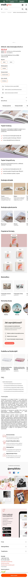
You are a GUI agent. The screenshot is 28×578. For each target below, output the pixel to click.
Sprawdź (22, 1)
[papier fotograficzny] (14, 151)
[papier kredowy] (14, 116)
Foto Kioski (4, 566)
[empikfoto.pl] (6, 5)
